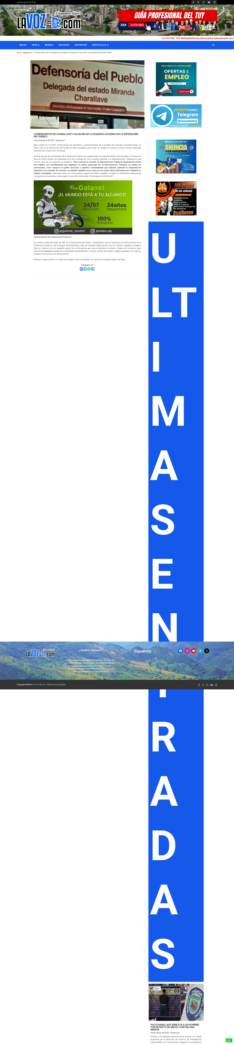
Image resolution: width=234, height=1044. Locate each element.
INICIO (23, 45)
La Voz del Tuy (39, 684)
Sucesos (64, 45)
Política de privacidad (56, 684)
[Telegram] (93, 269)
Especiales (99, 45)
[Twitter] (85, 269)
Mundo (49, 45)
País (34, 45)
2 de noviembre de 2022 (44, 140)
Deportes (81, 45)
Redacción (60, 140)
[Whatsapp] (89, 269)
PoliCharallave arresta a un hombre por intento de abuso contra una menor (175, 1027)
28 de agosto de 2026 (160, 1033)
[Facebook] (81, 269)
